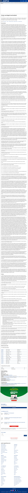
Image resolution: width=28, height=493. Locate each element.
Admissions (15, 457)
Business (2, 455)
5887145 (2, 358)
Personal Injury (16, 452)
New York (15, 472)
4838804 (2, 350)
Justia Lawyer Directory (17, 478)
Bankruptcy (15, 445)
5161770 (2, 354)
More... (2, 453)
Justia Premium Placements (17, 479)
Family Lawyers (3, 451)
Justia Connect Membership (17, 477)
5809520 (2, 357)
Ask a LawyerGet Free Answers (4, 404)
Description (4, 21)
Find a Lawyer (3, 432)
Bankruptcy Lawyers (3, 445)
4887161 (2, 351)
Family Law (15, 451)
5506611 (2, 355)
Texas (15, 473)
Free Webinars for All (4, 411)
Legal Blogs (2, 478)
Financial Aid (15, 458)
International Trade (3, 460)
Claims (7, 21)
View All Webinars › (14, 426)
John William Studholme (7, 376)
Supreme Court (3, 470)
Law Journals (15, 460)
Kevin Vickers (5, 377)
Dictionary (15, 456)
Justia (1, 2)
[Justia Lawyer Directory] (17, 490)
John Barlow (7, 378)
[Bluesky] (15, 490)
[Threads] (14, 490)
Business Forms (3, 479)
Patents (3, 2)
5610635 (2, 356)
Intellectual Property (3, 459)
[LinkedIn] (10, 490)
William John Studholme (16, 376)
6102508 (2, 359)
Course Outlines (16, 459)
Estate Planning (16, 450)
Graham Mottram (12, 377)
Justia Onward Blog (16, 483)
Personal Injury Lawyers (4, 452)
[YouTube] (11, 490)
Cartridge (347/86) (22, 383)
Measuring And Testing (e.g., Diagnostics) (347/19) (13, 383)
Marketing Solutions (17, 476)
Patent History (16, 21)
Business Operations (3, 457)
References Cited (11, 21)
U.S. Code (2, 468)
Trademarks (2, 483)
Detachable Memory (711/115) (13, 384)
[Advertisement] (14, 9)
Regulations (2, 469)
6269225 (2, 363)
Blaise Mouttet (8, 379)
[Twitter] (16, 490)
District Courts (3, 472)
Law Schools (16, 455)
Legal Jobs (2, 477)
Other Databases (3, 476)
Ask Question (14, 407)
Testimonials (15, 484)
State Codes (15, 468)
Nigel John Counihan (24, 376)
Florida (15, 471)
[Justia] (5, 1)
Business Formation (3, 456)
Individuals (15, 444)
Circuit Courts (3, 471)
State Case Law (16, 469)
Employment (2, 458)
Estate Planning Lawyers (4, 450)
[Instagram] (13, 490)
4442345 (2, 349)
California (15, 470)
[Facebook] (12, 490)
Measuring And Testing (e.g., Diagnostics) (9, 2)
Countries (2, 484)
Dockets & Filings (3, 473)
